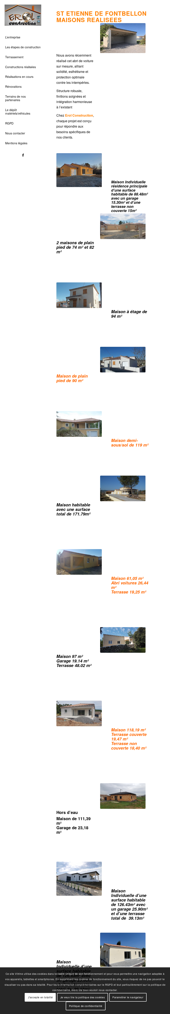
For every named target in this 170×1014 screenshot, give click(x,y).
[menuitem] (23, 37)
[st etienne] (79, 879)
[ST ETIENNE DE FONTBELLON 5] (79, 424)
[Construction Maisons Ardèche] (23, 15)
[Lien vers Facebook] (23, 155)
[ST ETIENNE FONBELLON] (123, 640)
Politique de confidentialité (85, 1006)
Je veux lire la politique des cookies (82, 997)
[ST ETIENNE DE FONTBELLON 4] (79, 295)
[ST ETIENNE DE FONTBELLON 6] (123, 488)
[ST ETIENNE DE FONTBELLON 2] (123, 226)
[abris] (123, 38)
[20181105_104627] (123, 796)
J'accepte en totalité (40, 997)
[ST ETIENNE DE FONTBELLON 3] (123, 359)
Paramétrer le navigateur (127, 997)
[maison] (79, 170)
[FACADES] (79, 562)
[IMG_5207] (123, 950)
